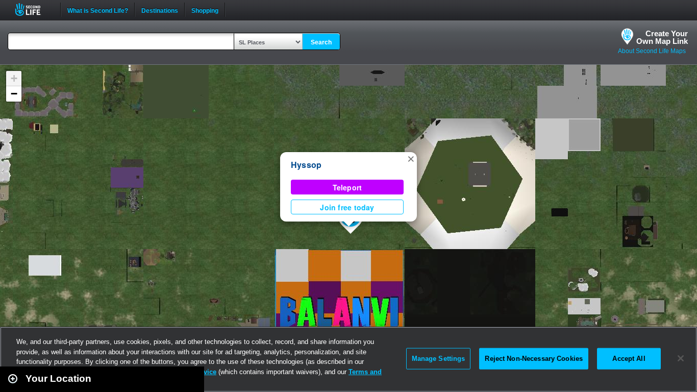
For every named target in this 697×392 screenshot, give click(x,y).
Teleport (347, 187)
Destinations (159, 9)
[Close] (680, 358)
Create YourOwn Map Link (662, 37)
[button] (411, 158)
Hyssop (306, 164)
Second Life (33, 9)
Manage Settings (438, 358)
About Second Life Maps (652, 51)
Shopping (204, 9)
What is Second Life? (97, 9)
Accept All (628, 358)
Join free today (347, 207)
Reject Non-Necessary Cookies (534, 358)
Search (321, 42)
